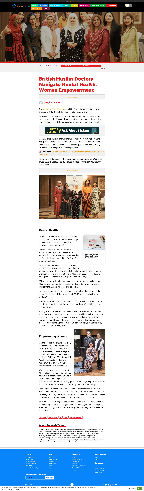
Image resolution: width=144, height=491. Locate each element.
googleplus (113, 485)
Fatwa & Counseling (98, 5)
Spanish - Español (99, 470)
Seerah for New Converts (78, 465)
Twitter (106, 485)
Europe (58, 66)
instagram (108, 485)
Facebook (104, 485)
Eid (60, 417)
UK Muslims (43, 417)
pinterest (110, 485)
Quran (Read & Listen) (77, 459)
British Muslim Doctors (75, 417)
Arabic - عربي (98, 472)
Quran (34, 5)
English (97, 466)
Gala (65, 417)
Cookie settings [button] (132, 488)
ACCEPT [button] (139, 488)
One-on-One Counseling (32, 468)
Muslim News (111, 5)
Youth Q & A (36, 9)
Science (51, 470)
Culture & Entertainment (78, 468)
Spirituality (43, 5)
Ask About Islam (30, 457)
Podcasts (74, 463)
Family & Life (84, 5)
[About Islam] (21, 6)
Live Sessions (75, 461)
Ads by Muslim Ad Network (72, 1)
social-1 (119, 485)
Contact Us (98, 459)
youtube (116, 485)
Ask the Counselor (30, 461)
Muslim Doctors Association (55, 109)
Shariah (67, 5)
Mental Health (53, 417)
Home (41, 66)
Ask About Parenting (31, 463)
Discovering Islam (55, 5)
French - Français (99, 468)
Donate (46, 9)
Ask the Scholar (29, 459)
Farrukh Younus (52, 102)
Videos (75, 5)
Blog (50, 468)
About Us (97, 457)
